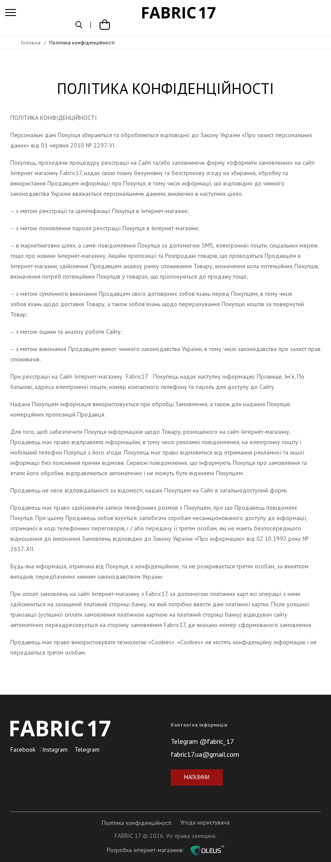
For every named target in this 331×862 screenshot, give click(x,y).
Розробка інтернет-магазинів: (148, 850)
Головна (31, 42)
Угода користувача (205, 822)
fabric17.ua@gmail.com (205, 754)
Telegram (87, 749)
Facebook (22, 749)
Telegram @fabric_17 (202, 741)
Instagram (55, 749)
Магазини (196, 777)
